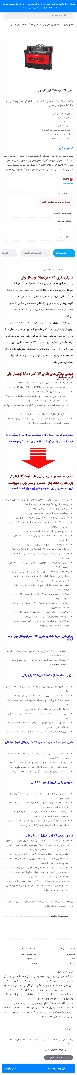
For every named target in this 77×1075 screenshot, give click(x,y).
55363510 (55, 1050)
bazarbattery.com (59, 665)
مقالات (72, 959)
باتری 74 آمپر (56, 901)
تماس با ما (70, 954)
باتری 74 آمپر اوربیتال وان (35, 901)
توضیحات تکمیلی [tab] (32, 253)
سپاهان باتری (69, 24)
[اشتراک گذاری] (18, 77)
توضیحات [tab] (61, 253)
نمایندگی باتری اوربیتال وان (54, 906)
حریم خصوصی (31, 959)
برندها (34, 963)
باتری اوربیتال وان (51, 24)
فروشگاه (72, 963)
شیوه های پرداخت (29, 954)
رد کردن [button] (23, 8)
